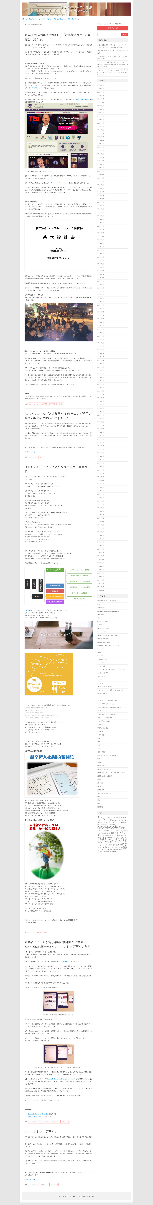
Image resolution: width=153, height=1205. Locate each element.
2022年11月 (100, 161)
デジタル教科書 (102, 693)
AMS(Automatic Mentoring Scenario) (108, 611)
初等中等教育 (101, 752)
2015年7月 (100, 370)
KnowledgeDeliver (34, 1122)
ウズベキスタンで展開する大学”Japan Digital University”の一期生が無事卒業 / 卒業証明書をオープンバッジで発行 (112, 65)
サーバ (99, 680)
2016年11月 (100, 315)
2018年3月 (100, 260)
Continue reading (31, 452)
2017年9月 (100, 281)
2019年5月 (100, 212)
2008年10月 (100, 590)
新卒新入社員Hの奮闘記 (56, 404)
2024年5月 (100, 116)
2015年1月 (100, 391)
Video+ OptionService (103, 662)
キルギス (35, 457)
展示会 (99, 762)
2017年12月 (100, 271)
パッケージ (100, 711)
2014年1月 (100, 422)
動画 (114, 845)
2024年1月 (100, 130)
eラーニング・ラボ (77, 7)
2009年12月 (100, 552)
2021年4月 (100, 167)
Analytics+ (100, 614)
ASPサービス (110, 818)
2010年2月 (100, 545)
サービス (100, 683)
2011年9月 (100, 484)
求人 (111, 849)
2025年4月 (100, 88)
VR (104, 830)
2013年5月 (100, 442)
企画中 (99, 741)
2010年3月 (100, 542)
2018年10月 (100, 236)
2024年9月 (100, 106)
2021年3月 (100, 171)
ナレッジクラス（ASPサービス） (107, 700)
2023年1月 (100, 154)
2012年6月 (100, 453)
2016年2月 (100, 346)
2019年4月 (100, 216)
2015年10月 (100, 360)
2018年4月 (100, 257)
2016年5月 (100, 336)
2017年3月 (100, 301)
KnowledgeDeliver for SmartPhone (38, 1114)
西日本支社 (100, 786)
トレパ (99, 697)
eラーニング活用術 (103, 621)
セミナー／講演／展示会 (104, 686)
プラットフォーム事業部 (104, 717)
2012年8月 (100, 449)
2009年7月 (100, 569)
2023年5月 (100, 147)
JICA (30, 457)
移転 (117, 849)
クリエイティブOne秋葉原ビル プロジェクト (111, 669)
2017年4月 (100, 298)
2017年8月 (100, 284)
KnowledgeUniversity (103, 642)
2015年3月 (100, 384)
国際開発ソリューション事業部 (106, 755)
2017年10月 (100, 277)
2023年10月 (100, 140)
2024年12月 (100, 95)
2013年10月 (100, 429)
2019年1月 (100, 226)
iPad (98, 824)
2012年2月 (100, 466)
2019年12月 (100, 192)
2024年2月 (100, 126)
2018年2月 (100, 264)
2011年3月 (100, 504)
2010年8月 (100, 528)
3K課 (98, 604)
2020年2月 (100, 188)
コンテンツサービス (103, 676)
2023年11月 (100, 137)
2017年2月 (100, 305)
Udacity (60, 183)
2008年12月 (100, 583)
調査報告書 (100, 790)
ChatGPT (116, 818)
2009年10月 (100, 559)
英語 (120, 849)
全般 (98, 745)
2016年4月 (100, 339)
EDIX (121, 817)
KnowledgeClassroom (103, 628)
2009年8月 (100, 566)
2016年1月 (100, 350)
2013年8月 (100, 432)
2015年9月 (100, 363)
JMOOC (99, 625)
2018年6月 (100, 250)
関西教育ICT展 (107, 851)
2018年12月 (100, 229)
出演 (98, 748)
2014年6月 (100, 408)
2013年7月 (100, 436)
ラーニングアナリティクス (111, 843)
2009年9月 (100, 563)
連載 (98, 796)
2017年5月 (100, 295)
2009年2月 (100, 576)
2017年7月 (100, 288)
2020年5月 (100, 181)
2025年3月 (100, 92)
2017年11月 (100, 274)
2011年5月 (100, 497)
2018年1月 (100, 267)
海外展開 (100, 783)
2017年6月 (100, 291)
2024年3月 (100, 123)
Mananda (104, 828)
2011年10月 (100, 480)
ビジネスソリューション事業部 (38, 404)
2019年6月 (100, 209)
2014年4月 (100, 415)
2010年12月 (100, 514)
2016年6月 (100, 332)
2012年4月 (100, 460)
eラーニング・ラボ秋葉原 (116, 822)
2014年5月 (100, 411)
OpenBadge (110, 828)
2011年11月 (100, 477)
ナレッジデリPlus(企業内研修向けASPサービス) (111, 707)
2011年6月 (100, 494)
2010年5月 (100, 535)
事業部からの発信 (102, 728)
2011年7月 (100, 490)
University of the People (81, 99)
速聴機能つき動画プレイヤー (106, 793)
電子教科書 (115, 851)
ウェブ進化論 (33, 88)
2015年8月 (100, 367)
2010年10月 (100, 521)
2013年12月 (100, 425)
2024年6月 (100, 113)
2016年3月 (100, 343)
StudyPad (100, 656)
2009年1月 (100, 580)
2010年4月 (100, 539)
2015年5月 (100, 377)
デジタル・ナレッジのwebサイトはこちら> (110, 24)
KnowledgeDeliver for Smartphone (50, 1122)
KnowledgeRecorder (103, 638)
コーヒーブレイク (102, 673)
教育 (101, 847)
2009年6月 (100, 573)
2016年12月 (100, 312)
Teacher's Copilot (102, 659)
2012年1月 (100, 470)
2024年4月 (100, 119)
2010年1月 (100, 549)
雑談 (98, 803)
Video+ (99, 831)
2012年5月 (100, 456)
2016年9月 (100, 322)
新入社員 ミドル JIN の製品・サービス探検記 (111, 772)
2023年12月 (100, 133)
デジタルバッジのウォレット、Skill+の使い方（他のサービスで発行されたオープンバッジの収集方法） (112, 72)
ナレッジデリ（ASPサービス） (106, 704)
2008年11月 (100, 587)
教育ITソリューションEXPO (115, 847)
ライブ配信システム (103, 721)
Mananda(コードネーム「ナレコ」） (108, 645)
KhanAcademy (52, 183)
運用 (98, 800)
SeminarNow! (101, 649)
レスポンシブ (65, 1122)
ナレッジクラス (122, 835)
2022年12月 (100, 157)
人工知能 (103, 845)
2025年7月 (100, 85)
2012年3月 (100, 463)
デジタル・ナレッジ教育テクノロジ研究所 (110, 690)
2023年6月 (100, 143)
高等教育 (100, 807)
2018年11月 (100, 233)
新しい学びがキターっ (104, 769)
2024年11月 (100, 99)
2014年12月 (100, 394)
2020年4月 (100, 185)
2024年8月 (100, 109)
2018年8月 (100, 243)
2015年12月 (100, 353)
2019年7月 (100, 205)
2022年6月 (100, 164)
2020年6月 (100, 178)
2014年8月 (100, 401)
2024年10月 (100, 102)
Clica (98, 618)
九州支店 (100, 724)
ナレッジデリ (104, 837)
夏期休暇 (119, 845)
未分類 (99, 779)
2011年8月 (100, 487)
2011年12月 (100, 473)
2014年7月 (100, 405)
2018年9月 (100, 240)
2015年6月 (100, 374)
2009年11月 (100, 556)
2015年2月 (100, 387)
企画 (98, 738)
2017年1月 (100, 308)
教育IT (105, 847)
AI (99, 817)
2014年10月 (100, 398)
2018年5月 (100, 253)
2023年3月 (100, 150)
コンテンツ (116, 833)
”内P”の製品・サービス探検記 (106, 601)
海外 (40, 457)
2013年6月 (100, 439)
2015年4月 (100, 380)
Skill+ (99, 652)
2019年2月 (100, 222)
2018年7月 (100, 247)
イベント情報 (101, 666)
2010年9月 (100, 525)
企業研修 (110, 845)
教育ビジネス (101, 765)
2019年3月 (100, 219)
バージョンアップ (119, 838)
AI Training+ (101, 607)
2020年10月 (100, 174)
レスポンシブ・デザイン (63, 961)
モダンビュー (44, 1185)
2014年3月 (100, 418)
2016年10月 (100, 319)
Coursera (66, 183)
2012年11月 (100, 446)
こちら (27, 610)
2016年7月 (100, 329)
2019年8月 (100, 202)
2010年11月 (100, 518)
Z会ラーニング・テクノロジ (114, 831)
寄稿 (98, 759)
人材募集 (100, 731)
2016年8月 (100, 326)
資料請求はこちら (113, 28)
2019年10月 (100, 198)
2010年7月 (100, 532)
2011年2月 (100, 508)
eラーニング (111, 819)
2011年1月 (100, 511)
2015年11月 (100, 356)
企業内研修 (100, 735)
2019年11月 (100, 195)
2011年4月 (100, 501)
